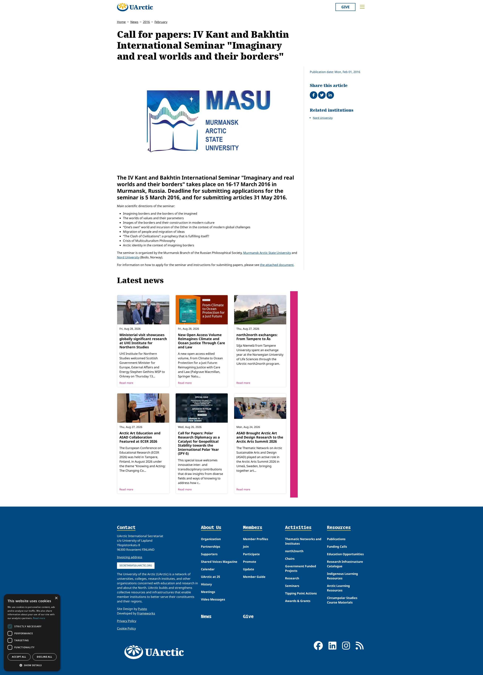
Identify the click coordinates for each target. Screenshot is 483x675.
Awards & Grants (297, 601)
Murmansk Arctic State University (267, 253)
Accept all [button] (19, 656)
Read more (126, 383)
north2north (294, 551)
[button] (32, 665)
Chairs (290, 559)
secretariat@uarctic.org (135, 565)
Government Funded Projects (300, 568)
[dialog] (32, 632)
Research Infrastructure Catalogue (345, 564)
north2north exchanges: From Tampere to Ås (257, 337)
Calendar (208, 569)
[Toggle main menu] (362, 7)
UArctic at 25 (210, 577)
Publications (336, 539)
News (134, 22)
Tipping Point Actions (301, 593)
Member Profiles (255, 539)
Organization (211, 539)
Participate (251, 554)
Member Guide (254, 577)
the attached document (277, 265)
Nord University (128, 257)
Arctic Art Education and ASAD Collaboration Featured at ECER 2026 (139, 437)
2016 (146, 22)
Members (252, 528)
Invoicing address (129, 557)
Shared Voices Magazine (219, 562)
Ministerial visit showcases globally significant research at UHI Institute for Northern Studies (143, 341)
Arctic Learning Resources (338, 588)
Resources (339, 528)
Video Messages (213, 599)
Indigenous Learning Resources (342, 576)
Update (248, 569)
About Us (211, 528)
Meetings (208, 592)
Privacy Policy (126, 621)
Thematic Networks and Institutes (303, 541)
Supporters (209, 554)
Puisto (142, 609)
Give (345, 6)
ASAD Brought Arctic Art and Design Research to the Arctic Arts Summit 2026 (259, 437)
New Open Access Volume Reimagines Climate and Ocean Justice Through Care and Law (201, 341)
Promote (249, 562)
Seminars (292, 586)
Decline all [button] (44, 656)
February (161, 22)
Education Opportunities (345, 554)
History (206, 584)
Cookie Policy (126, 628)
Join (246, 546)
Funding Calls (337, 546)
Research (292, 578)
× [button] (56, 598)
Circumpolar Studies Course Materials (342, 600)
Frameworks (146, 613)
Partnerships (210, 546)
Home (121, 22)
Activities (298, 528)
